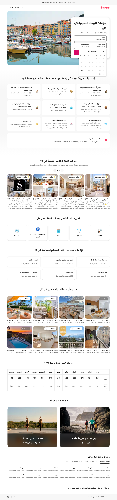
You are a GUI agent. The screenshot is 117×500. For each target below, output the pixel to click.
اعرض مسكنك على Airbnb (17, 8)
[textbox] (98, 47)
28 (82, 70)
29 (103, 74)
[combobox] (90, 39)
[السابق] (62, 170)
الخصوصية (94, 497)
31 (96, 74)
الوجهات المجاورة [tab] (105, 461)
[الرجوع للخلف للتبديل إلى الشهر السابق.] (103, 51)
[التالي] (54, 170)
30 (100, 74)
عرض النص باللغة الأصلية (48, 2)
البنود (87, 497)
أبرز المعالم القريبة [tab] (77, 461)
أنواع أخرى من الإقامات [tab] (91, 461)
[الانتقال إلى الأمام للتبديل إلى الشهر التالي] (82, 51)
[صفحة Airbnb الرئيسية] (105, 8)
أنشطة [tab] (67, 461)
